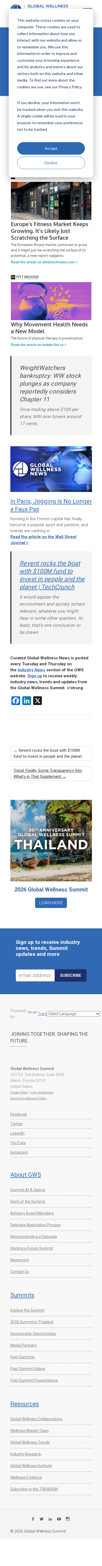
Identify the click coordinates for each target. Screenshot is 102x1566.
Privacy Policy (19, 1092)
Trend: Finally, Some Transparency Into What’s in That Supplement (48, 773)
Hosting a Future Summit (31, 1248)
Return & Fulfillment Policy (28, 1098)
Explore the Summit (27, 1310)
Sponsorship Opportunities (33, 1333)
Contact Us (19, 1271)
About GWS (25, 1174)
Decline (51, 162)
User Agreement (42, 1092)
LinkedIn (17, 1133)
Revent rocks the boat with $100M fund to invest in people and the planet (48, 753)
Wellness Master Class (29, 1430)
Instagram (19, 1152)
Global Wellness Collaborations (36, 1419)
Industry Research (25, 1454)
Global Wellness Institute (31, 1466)
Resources (24, 1403)
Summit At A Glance (27, 1190)
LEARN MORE (51, 902)
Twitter (16, 1124)
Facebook (18, 1114)
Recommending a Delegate (33, 1236)
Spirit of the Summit (27, 1201)
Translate (46, 1014)
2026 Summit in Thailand (31, 1322)
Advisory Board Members (32, 1213)
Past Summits (22, 1357)
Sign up (34, 675)
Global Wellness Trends (30, 1442)
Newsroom (19, 1260)
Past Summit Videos (27, 1369)
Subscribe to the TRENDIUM (34, 1489)
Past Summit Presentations (34, 1380)
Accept (51, 148)
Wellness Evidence (26, 1477)
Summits (22, 1295)
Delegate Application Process (35, 1225)
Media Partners (23, 1345)
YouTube (18, 1143)
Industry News (31, 669)
